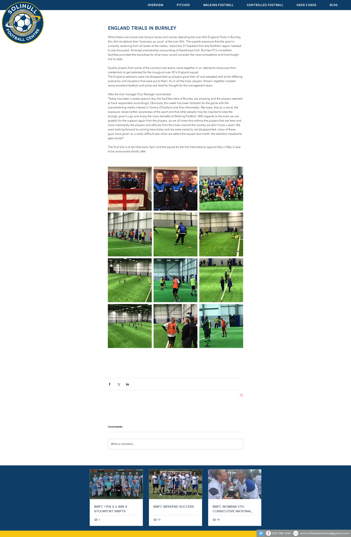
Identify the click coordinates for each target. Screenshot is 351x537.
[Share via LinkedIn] (127, 384)
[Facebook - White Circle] (268, 533)
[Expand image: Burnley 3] (221, 189)
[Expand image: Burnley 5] (175, 234)
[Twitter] (260, 533)
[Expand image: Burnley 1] (130, 189)
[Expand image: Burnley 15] (175, 326)
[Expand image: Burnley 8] (130, 280)
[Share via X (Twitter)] (118, 384)
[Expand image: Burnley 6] (130, 234)
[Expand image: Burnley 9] (130, 326)
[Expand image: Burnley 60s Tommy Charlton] (221, 326)
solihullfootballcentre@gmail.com (324, 533)
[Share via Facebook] (109, 384)
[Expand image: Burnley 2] (175, 189)
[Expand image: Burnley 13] (175, 280)
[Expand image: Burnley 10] (221, 280)
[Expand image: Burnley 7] (221, 234)
